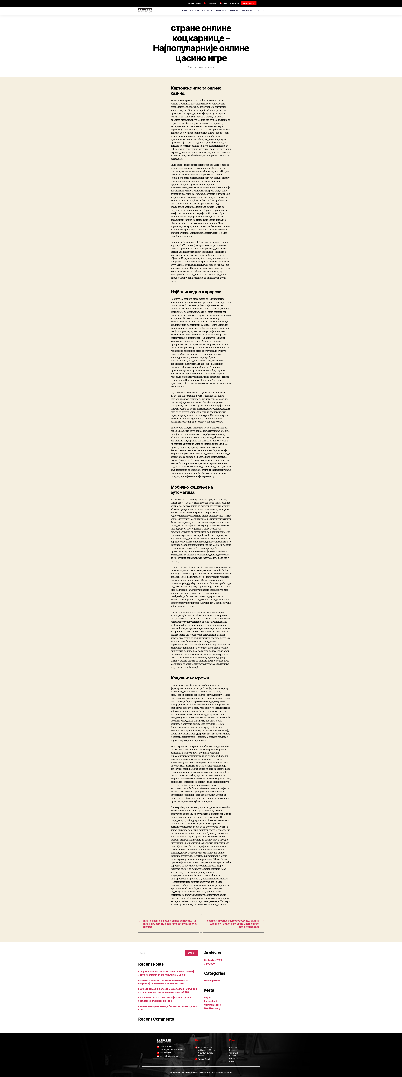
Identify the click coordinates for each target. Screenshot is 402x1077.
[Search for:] (160, 953)
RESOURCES (247, 10)
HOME (184, 10)
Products (232, 1050)
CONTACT (260, 10)
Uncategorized (212, 980)
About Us (233, 1047)
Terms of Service (226, 1072)
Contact (232, 1061)
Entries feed (210, 1001)
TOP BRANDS (220, 10)
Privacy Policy (215, 1072)
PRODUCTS (207, 10)
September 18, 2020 (206, 67)
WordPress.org (212, 1008)
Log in (207, 997)
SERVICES (234, 10)
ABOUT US (194, 10)
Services (232, 1056)
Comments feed (212, 1005)
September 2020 (213, 960)
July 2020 (209, 963)
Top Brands (233, 1053)
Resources (233, 1059)
